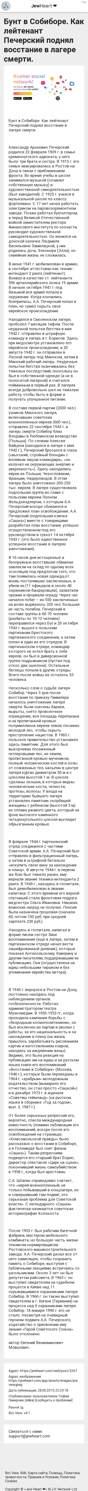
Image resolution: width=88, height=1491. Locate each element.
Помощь (56, 1473)
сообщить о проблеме (54, 1400)
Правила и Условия (43, 1477)
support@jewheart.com (29, 1436)
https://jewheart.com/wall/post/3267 (48, 1371)
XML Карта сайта (33, 1473)
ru (22, 1407)
